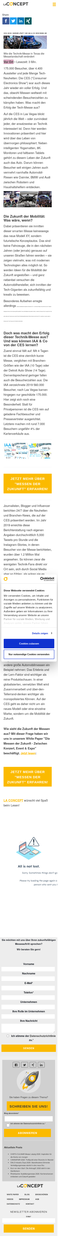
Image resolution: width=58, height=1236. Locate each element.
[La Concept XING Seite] (33, 1065)
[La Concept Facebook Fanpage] (16, 1065)
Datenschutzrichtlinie (43, 1036)
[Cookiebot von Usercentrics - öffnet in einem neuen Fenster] (41, 579)
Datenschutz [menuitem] (13, 1204)
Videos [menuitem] (10, 1199)
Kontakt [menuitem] (30, 1204)
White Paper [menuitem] (13, 1194)
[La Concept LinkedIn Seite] (41, 1065)
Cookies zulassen (29, 643)
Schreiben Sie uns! (29, 1106)
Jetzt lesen (28, 753)
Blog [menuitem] (26, 1194)
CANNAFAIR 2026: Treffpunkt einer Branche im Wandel (31, 1160)
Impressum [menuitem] (24, 1199)
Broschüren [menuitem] (41, 1194)
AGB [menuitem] (37, 1199)
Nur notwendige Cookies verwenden (29, 654)
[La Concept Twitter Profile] (24, 1065)
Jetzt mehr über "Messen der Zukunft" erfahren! (27, 484)
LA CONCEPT (13, 800)
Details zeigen (40, 633)
